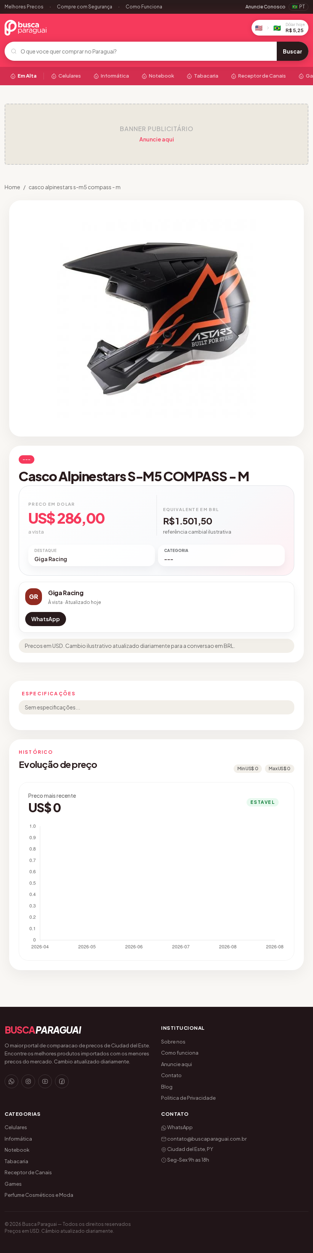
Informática (115, 76)
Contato (171, 1075)
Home (12, 186)
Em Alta (27, 76)
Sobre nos (173, 1042)
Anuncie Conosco (265, 7)
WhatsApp (45, 618)
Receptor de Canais (262, 76)
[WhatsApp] (11, 1081)
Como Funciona (144, 7)
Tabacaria (206, 76)
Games (13, 1184)
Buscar (292, 51)
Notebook (161, 76)
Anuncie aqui (156, 139)
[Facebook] (62, 1081)
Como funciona (179, 1053)
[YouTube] (45, 1081)
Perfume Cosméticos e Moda (39, 1195)
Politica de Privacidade (188, 1098)
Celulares (69, 76)
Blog (167, 1087)
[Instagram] (28, 1081)
